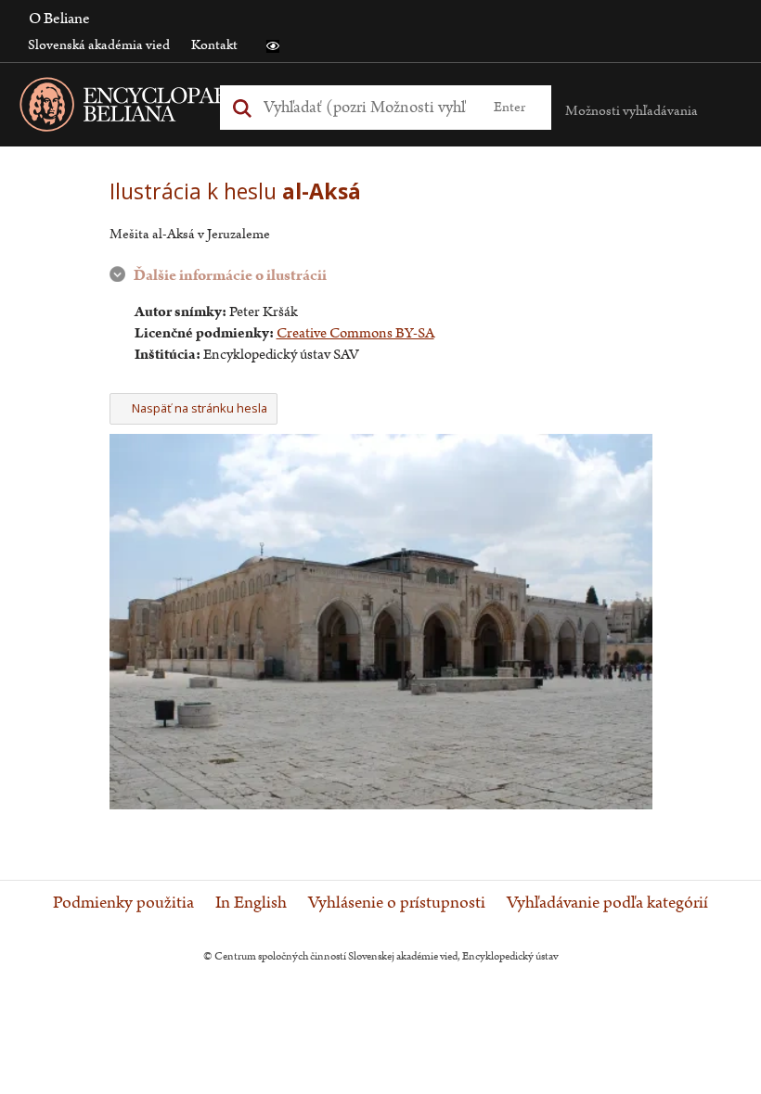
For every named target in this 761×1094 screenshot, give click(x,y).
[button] (273, 46)
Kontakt (214, 45)
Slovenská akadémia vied (99, 45)
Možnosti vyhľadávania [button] (631, 111)
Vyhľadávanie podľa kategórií (607, 903)
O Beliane (59, 18)
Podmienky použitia (123, 903)
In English (251, 903)
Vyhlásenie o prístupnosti (396, 903)
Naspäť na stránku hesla (199, 408)
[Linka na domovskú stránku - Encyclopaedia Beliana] (172, 108)
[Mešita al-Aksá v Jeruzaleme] (381, 805)
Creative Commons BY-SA (355, 333)
